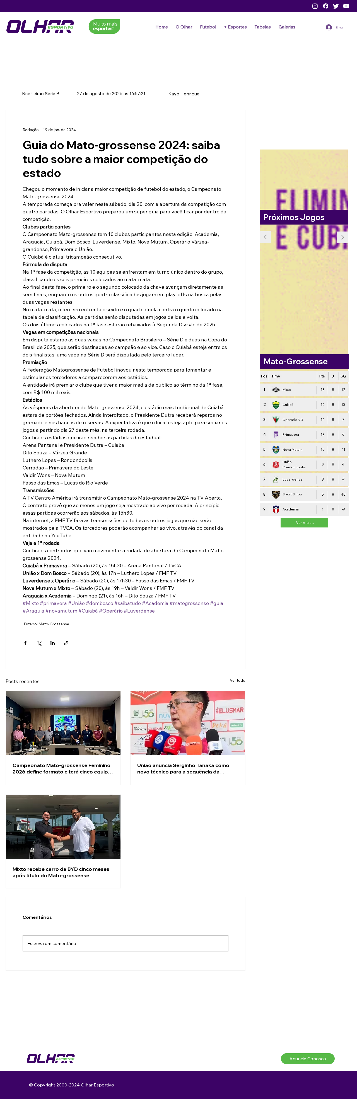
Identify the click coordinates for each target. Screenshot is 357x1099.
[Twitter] (335, 6)
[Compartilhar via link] (66, 641)
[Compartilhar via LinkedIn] (52, 641)
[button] (208, 26)
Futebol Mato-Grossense (45, 623)
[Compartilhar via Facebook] (25, 641)
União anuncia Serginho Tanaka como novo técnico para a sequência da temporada (183, 766)
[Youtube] (346, 6)
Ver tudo (237, 678)
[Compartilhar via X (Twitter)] (39, 641)
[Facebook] (325, 6)
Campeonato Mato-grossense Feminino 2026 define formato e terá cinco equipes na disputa (63, 766)
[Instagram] (315, 6)
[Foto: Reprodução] (188, 721)
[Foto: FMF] (63, 721)
